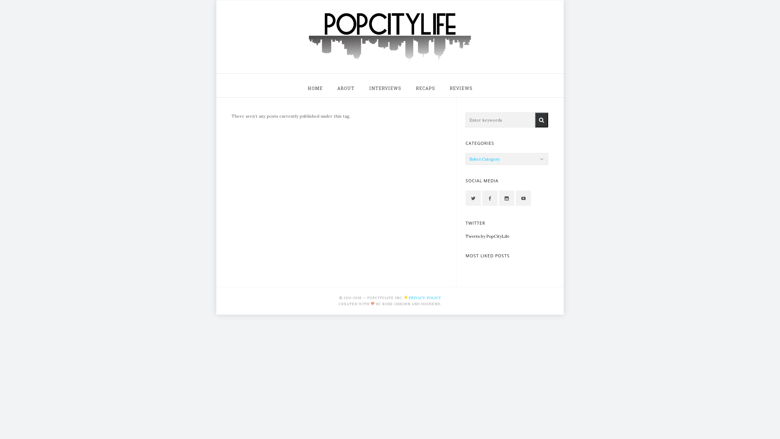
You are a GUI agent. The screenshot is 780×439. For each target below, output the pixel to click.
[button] (541, 119)
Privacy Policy (425, 298)
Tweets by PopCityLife (487, 236)
